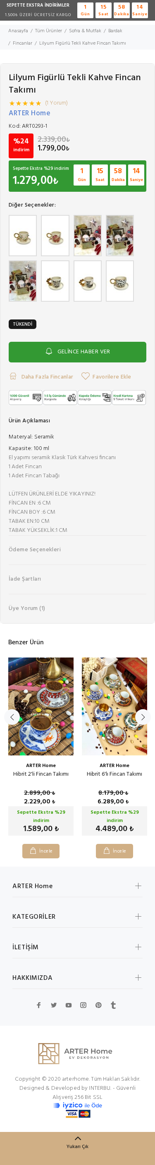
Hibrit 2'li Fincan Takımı (41, 774)
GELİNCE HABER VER (83, 352)
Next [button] (143, 717)
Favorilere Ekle (112, 377)
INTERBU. (100, 1088)
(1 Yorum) (56, 103)
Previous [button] (12, 717)
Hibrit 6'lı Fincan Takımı (114, 774)
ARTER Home (29, 113)
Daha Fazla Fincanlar (46, 377)
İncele (46, 851)
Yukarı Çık (77, 1147)
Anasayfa (18, 31)
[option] (41, 751)
